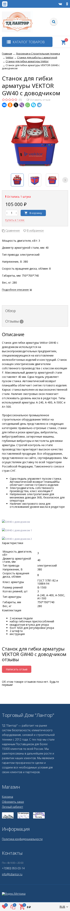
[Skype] (33, 105)
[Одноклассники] (10, 105)
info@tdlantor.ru (12, 874)
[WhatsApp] (27, 105)
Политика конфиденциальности (22, 839)
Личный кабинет (12, 807)
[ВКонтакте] (4, 105)
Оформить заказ (13, 802)
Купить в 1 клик (14, 220)
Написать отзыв (16, 669)
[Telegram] (39, 105)
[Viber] (21, 105)
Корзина (7, 797)
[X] (16, 105)
